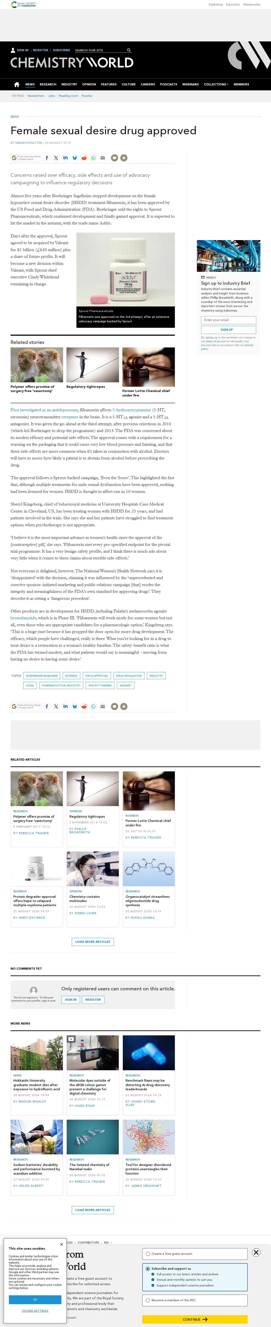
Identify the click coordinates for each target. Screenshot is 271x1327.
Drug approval (97, 675)
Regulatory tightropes (85, 387)
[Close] (61, 1244)
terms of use (213, 341)
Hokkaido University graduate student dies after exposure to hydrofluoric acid (36, 1084)
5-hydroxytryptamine (131, 409)
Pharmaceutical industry (61, 685)
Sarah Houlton (28, 142)
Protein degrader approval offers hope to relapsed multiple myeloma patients (34, 901)
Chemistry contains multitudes (84, 899)
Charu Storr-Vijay (141, 1103)
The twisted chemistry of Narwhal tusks (89, 1167)
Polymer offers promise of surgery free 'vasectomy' (32, 389)
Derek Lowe (86, 913)
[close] (174, 148)
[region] (35, 1281)
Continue (192, 1319)
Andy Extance (32, 918)
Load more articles (92, 942)
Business (71, 675)
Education (233, 4)
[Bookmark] (124, 158)
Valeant (126, 685)
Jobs (51, 96)
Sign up (227, 330)
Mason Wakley (32, 1101)
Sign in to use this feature (154, 148)
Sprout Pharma (100, 685)
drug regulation (129, 675)
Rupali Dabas (143, 918)
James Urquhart (146, 1186)
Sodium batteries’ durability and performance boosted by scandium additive (36, 1169)
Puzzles (87, 96)
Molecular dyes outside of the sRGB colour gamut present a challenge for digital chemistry (90, 1086)
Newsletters (36, 96)
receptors (70, 416)
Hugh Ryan (85, 1106)
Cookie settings (35, 1310)
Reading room (68, 96)
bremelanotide (23, 617)
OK (35, 1299)
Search (129, 50)
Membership (251, 4)
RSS (106, 1242)
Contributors (88, 1242)
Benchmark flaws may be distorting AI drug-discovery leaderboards (148, 1084)
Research (20, 811)
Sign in (70, 1000)
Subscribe (61, 50)
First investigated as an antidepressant (44, 409)
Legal (30, 685)
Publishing (216, 4)
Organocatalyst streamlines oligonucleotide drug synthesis (148, 901)
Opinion (75, 811)
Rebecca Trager (34, 833)
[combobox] (101, 50)
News (15, 117)
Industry (156, 675)
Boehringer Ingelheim (41, 675)
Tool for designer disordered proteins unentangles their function (148, 1169)
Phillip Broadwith (79, 830)
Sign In (22, 50)
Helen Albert (31, 1186)
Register (40, 50)
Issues (68, 1242)
